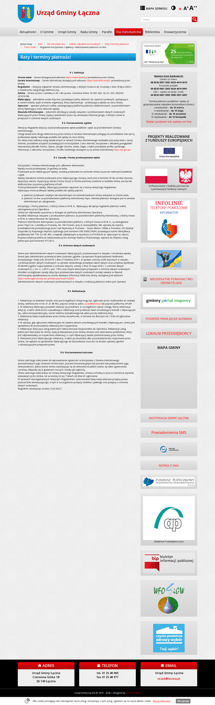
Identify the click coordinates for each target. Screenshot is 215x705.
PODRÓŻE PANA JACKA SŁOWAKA (169, 319)
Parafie (107, 32)
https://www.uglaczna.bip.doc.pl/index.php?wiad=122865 (46, 278)
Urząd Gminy (67, 32)
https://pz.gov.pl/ (122, 149)
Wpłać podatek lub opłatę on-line (169, 121)
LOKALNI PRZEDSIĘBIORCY (169, 333)
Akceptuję (183, 700)
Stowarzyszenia (175, 32)
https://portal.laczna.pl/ (98, 80)
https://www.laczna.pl (76, 77)
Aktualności (28, 32)
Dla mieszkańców (128, 32)
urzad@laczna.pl (93, 303)
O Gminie (47, 32)
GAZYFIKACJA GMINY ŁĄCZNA (169, 418)
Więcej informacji (161, 700)
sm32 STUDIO (133, 692)
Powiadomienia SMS (168, 432)
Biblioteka (152, 32)
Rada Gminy (89, 32)
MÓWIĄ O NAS (169, 465)
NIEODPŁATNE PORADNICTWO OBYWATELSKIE (171, 281)
